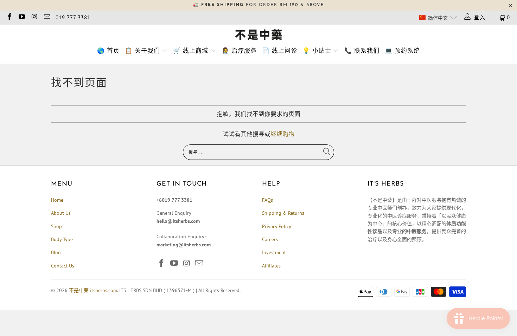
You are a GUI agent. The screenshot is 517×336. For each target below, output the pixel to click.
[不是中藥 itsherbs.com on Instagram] (34, 17)
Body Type (62, 239)
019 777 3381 (73, 17)
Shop (56, 226)
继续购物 (282, 134)
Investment (274, 252)
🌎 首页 (108, 50)
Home (57, 200)
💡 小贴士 (316, 50)
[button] (438, 17)
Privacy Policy (276, 226)
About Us (61, 213)
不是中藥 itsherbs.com (93, 290)
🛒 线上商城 (190, 50)
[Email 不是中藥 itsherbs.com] (46, 17)
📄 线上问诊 (279, 50)
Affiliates (271, 266)
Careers (270, 239)
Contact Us (62, 266)
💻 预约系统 (402, 50)
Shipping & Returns (283, 213)
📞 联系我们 (361, 50)
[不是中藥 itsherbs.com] (258, 35)
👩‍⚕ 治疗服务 (239, 50)
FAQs (267, 200)
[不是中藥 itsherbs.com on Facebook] (9, 17)
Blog (56, 252)
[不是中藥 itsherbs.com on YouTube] (21, 17)
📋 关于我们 (142, 50)
